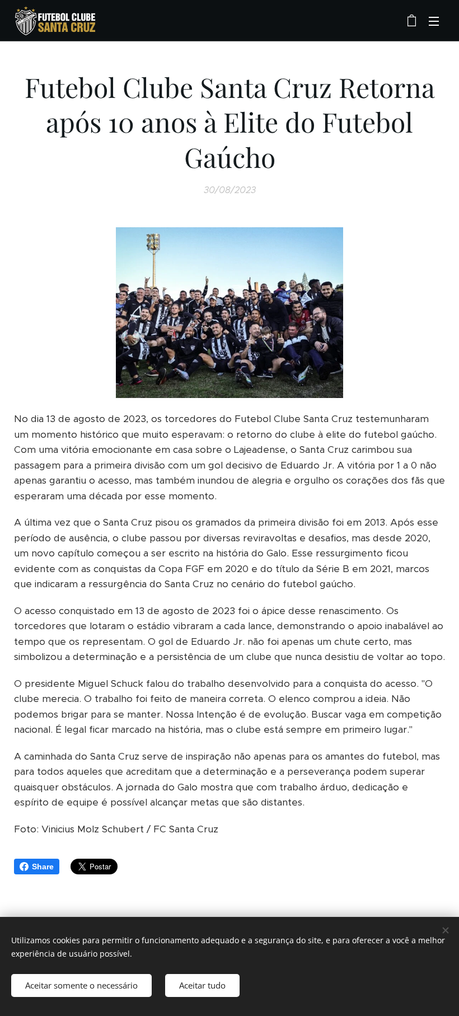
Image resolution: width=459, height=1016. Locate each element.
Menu (434, 21)
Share (43, 866)
